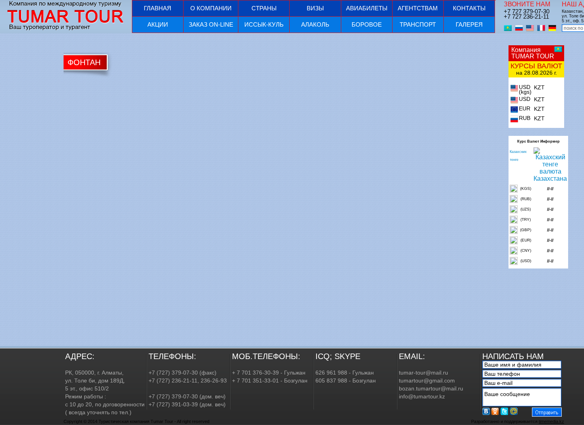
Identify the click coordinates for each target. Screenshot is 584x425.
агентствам (418, 8)
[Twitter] (505, 411)
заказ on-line (211, 24)
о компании (211, 8)
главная (157, 8)
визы (315, 8)
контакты (469, 8)
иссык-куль (264, 24)
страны (264, 8)
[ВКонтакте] (486, 411)
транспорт (418, 24)
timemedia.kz (551, 421)
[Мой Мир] (514, 411)
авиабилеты (366, 8)
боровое (367, 24)
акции (157, 24)
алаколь (315, 24)
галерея (469, 24)
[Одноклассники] (495, 411)
